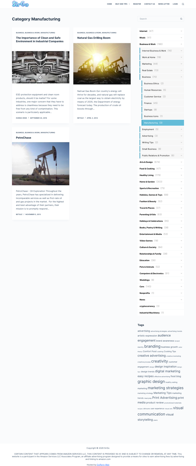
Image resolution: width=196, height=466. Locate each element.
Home (109, 4)
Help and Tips (121, 4)
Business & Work (32, 33)
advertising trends (175, 331)
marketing (142, 388)
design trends (147, 371)
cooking (160, 352)
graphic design (151, 381)
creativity (159, 361)
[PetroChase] (40, 163)
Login (175, 4)
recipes (140, 409)
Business (20, 33)
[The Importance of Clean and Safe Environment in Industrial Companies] (40, 67)
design (151, 367)
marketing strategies (165, 388)
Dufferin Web (103, 464)
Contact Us (149, 4)
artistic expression (147, 335)
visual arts (168, 409)
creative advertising (152, 355)
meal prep (148, 398)
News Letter (163, 4)
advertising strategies (159, 331)
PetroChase (23, 137)
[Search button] (181, 18)
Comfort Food (150, 351)
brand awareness (165, 340)
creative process (144, 362)
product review (155, 402)
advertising (144, 331)
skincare (146, 409)
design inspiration (166, 366)
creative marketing (173, 356)
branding (152, 346)
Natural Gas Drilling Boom (93, 37)
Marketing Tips (163, 392)
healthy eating (171, 382)
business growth (169, 347)
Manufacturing (48, 33)
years (155, 420)
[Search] (183, 4)
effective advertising (162, 377)
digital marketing (167, 371)
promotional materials (172, 403)
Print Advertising (164, 398)
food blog (176, 376)
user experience (157, 408)
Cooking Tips (170, 351)
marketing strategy (145, 393)
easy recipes (146, 376)
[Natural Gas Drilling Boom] (102, 63)
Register (137, 4)
